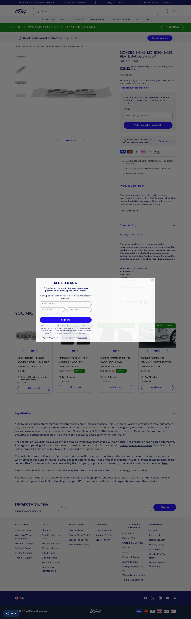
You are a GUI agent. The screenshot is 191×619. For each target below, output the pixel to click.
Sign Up (65, 324)
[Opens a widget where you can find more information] (11, 614)
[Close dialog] (152, 270)
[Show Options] (88, 311)
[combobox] (64, 311)
